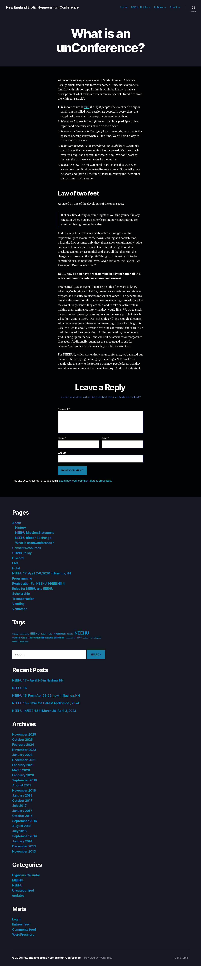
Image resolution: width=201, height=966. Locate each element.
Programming (22, 578)
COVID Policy (22, 553)
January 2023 (22, 755)
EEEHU (35, 633)
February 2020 (23, 775)
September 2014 (24, 836)
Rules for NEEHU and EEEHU (32, 588)
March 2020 (21, 770)
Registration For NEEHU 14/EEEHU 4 (38, 583)
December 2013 (24, 846)
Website (62, 452)
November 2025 (24, 734)
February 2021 (23, 765)
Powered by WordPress (98, 957)
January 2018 (22, 795)
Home (123, 7)
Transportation (23, 599)
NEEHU (81, 633)
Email (105, 438)
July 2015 (19, 831)
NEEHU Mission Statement (34, 532)
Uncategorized (23, 890)
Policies (158, 7)
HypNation (60, 633)
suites (85, 638)
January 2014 (22, 841)
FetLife (43, 634)
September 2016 (24, 821)
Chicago (15, 634)
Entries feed (21, 924)
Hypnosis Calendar (26, 875)
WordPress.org (23, 934)
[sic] (86, 107)
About (173, 7)
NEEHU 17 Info (139, 7)
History (20, 527)
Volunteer (19, 609)
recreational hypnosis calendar (46, 637)
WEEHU (15, 642)
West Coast (24, 642)
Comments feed (24, 929)
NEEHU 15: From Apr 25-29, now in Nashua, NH (46, 695)
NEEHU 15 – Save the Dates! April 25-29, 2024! (46, 703)
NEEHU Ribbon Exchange (33, 538)
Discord (18, 558)
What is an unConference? (34, 543)
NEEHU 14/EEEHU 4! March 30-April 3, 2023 (44, 711)
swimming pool (95, 638)
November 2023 (24, 750)
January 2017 (22, 811)
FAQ (15, 563)
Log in (16, 919)
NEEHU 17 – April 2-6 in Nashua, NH (37, 680)
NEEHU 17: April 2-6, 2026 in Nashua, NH (41, 573)
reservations (70, 638)
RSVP (79, 638)
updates (18, 895)
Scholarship (21, 593)
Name (62, 438)
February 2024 (23, 744)
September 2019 (24, 780)
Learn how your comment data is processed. (85, 480)
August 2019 (21, 785)
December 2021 (24, 760)
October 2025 (22, 739)
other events (19, 637)
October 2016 (22, 816)
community (24, 634)
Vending (18, 604)
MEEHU (70, 634)
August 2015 (21, 826)
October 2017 (22, 800)
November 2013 (24, 851)
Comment (64, 409)
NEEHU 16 (19, 688)
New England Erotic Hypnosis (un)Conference (42, 7)
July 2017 (19, 805)
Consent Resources (26, 548)
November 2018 (24, 790)
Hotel (16, 568)
